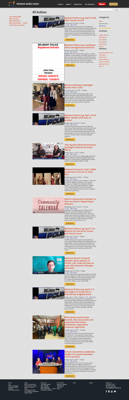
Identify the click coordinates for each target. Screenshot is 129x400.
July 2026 (101, 37)
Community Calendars (17, 25)
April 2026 (102, 44)
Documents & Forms (29, 390)
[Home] (23, 4)
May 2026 (102, 42)
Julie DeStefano (104, 64)
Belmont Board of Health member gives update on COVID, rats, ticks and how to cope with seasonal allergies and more (79, 263)
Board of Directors (29, 387)
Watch (10, 383)
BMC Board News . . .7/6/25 (18, 23)
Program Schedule (13, 387)
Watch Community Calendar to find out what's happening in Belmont (80, 201)
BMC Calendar (14, 19)
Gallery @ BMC (28, 393)
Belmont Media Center (106, 52)
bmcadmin (102, 55)
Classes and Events (105, 28)
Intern (58, 388)
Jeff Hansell (102, 57)
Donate (91, 383)
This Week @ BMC (15, 17)
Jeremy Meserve (104, 59)
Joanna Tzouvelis (104, 62)
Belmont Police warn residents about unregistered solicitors (80, 46)
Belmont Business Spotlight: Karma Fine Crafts (78, 86)
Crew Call (59, 387)
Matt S (101, 66)
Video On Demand (13, 386)
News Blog (43, 383)
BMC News (73, 25)
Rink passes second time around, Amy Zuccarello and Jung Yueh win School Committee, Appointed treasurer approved (78, 322)
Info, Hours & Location (30, 386)
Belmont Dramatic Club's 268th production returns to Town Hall (80, 172)
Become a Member (62, 384)
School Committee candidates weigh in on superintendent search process (79, 354)
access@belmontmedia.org (113, 388)
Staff (25, 388)
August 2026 (103, 35)
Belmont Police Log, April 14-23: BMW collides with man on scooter (80, 117)
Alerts (101, 21)
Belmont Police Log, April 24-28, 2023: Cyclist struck (80, 19)
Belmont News (103, 23)
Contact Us (109, 383)
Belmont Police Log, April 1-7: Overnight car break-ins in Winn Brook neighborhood (79, 292)
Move (74, 383)
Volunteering (60, 386)
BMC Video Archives (13, 390)
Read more (70, 39)
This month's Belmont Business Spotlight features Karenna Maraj (80, 147)
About (26, 383)
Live (9, 384)
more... (101, 46)
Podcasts (10, 388)
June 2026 (102, 39)
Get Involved (60, 383)
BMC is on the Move (29, 384)
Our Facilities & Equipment (31, 391)
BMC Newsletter (14, 21)
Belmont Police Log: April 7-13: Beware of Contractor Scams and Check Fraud (79, 231)
